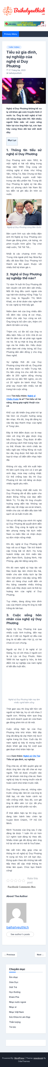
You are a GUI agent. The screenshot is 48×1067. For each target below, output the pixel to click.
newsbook (38, 1058)
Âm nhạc (13, 977)
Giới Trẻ (13, 987)
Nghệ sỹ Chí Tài (31, 756)
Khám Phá (14, 997)
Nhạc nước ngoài (17, 1002)
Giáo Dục (13, 982)
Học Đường (14, 992)
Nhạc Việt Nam (16, 1012)
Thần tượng (14, 47)
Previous (9, 954)
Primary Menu (10, 34)
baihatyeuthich (15, 73)
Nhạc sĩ (12, 1007)
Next (40, 954)
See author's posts (20, 934)
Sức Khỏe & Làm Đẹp (19, 1017)
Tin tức (12, 1027)
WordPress (19, 1058)
